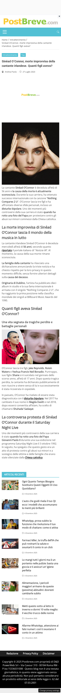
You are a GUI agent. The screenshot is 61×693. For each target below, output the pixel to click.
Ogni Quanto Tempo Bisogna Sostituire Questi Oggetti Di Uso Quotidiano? (39, 485)
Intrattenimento (10, 55)
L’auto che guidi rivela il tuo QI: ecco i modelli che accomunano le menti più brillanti (39, 504)
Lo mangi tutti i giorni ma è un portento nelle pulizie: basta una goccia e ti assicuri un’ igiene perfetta (40, 565)
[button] (58, 32)
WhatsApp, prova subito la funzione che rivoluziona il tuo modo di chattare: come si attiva (40, 524)
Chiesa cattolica (33, 457)
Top (23, 55)
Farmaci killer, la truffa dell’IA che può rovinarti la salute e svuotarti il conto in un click (40, 544)
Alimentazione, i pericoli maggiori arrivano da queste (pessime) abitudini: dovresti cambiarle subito (38, 588)
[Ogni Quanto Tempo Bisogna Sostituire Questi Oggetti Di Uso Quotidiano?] (10, 485)
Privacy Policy (30, 653)
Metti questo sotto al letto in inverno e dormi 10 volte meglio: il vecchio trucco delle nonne (40, 609)
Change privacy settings (49, 690)
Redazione (12, 653)
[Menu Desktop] (5, 32)
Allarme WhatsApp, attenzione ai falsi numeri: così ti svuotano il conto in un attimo (40, 629)
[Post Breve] (30, 21)
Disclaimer (49, 653)
